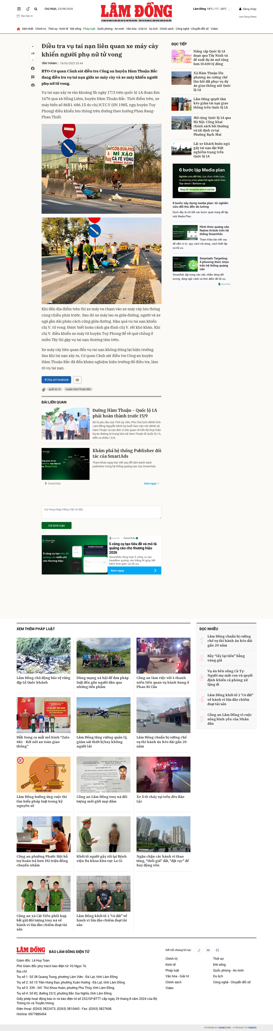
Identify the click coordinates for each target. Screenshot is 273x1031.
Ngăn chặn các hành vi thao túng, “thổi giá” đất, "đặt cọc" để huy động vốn (162, 860)
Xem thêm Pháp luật (36, 629)
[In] (77, 379)
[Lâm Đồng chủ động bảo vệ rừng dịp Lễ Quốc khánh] (44, 656)
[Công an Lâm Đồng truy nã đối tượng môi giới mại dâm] (104, 775)
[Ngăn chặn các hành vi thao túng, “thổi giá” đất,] (163, 834)
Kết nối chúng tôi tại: (178, 950)
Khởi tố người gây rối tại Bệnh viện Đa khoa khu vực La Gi (102, 858)
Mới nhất (27, 29)
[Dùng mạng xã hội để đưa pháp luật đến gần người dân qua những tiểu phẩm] (104, 656)
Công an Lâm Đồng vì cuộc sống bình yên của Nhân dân (229, 719)
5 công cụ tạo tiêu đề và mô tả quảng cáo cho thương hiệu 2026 (133, 548)
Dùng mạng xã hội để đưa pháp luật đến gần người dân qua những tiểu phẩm (103, 682)
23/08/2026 (59, 9)
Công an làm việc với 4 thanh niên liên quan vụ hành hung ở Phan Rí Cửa (162, 682)
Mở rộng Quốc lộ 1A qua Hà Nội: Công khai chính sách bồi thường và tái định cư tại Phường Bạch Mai (212, 126)
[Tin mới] (27, 8)
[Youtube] (208, 949)
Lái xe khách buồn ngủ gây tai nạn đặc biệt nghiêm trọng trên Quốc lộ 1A (211, 150)
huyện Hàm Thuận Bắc (78, 389)
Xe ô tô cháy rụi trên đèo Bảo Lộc (160, 799)
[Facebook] (217, 949)
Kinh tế (63, 29)
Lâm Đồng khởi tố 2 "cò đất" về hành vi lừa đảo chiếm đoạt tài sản (102, 920)
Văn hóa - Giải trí (136, 29)
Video (214, 29)
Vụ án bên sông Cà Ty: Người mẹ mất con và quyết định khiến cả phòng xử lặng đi (230, 677)
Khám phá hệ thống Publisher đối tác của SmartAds (127, 453)
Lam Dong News (247, 16)
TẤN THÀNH (49, 63)
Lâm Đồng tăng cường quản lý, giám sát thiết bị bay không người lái (102, 741)
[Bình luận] (33, 77)
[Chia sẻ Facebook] (33, 68)
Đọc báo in (27, 15)
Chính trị (40, 29)
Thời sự (52, 29)
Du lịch (153, 29)
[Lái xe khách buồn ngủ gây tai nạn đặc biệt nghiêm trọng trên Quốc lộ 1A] (181, 148)
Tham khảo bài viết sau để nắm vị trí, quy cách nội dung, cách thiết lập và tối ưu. (200, 243)
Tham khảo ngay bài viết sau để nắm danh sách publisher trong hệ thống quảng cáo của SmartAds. (124, 464)
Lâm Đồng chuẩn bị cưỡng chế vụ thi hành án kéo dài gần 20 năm (161, 741)
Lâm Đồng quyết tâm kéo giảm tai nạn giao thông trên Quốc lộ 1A (210, 103)
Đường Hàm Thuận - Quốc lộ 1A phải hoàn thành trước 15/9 (125, 413)
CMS (224, 1027)
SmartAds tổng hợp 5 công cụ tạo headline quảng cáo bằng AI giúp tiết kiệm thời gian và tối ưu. (132, 560)
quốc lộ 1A (55, 389)
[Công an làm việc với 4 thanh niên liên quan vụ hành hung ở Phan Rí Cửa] (163, 656)
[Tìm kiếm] (35, 9)
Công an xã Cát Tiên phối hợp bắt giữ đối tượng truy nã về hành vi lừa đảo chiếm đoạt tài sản (42, 922)
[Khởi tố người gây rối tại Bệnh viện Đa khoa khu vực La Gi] (104, 834)
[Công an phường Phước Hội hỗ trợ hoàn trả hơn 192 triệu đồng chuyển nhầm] (44, 834)
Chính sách (167, 29)
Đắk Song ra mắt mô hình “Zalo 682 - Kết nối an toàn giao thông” (43, 741)
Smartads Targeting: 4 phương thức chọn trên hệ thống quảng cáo (214, 264)
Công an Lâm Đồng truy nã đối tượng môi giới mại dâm (102, 799)
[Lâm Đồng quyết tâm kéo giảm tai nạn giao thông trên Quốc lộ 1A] (181, 104)
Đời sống (75, 29)
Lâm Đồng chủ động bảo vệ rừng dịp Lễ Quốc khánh (43, 680)
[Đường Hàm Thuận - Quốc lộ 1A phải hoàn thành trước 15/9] (66, 424)
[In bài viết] (33, 85)
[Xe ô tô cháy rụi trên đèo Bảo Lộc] (163, 775)
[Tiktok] (199, 949)
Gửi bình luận (56, 525)
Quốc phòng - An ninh (110, 29)
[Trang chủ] (19, 29)
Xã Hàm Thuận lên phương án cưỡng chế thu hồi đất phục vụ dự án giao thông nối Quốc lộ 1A (212, 81)
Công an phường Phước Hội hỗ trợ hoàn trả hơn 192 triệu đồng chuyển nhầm (42, 860)
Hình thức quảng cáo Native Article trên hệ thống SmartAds (214, 230)
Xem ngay (150, 483)
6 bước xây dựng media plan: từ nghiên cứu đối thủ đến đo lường (200, 204)
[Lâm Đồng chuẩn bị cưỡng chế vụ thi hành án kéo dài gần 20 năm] (163, 715)
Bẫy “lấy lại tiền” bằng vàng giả (226, 658)
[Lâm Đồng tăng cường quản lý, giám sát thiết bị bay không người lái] (104, 715)
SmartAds (54, 483)
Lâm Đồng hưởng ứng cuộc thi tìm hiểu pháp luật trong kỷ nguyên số (42, 801)
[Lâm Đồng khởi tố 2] (104, 894)
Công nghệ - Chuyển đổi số (192, 29)
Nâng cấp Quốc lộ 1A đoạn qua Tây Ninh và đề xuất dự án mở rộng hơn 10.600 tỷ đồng (211, 57)
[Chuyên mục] (19, 8)
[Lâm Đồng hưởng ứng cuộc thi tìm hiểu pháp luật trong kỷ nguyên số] (44, 775)
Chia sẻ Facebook (58, 380)
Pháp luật (89, 29)
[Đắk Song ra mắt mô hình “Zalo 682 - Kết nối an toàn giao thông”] (44, 715)
